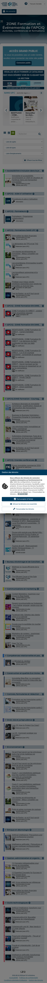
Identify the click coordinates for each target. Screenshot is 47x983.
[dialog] (23, 491)
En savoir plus (22, 494)
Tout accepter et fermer (25, 499)
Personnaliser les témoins (25, 509)
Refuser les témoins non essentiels (25, 504)
